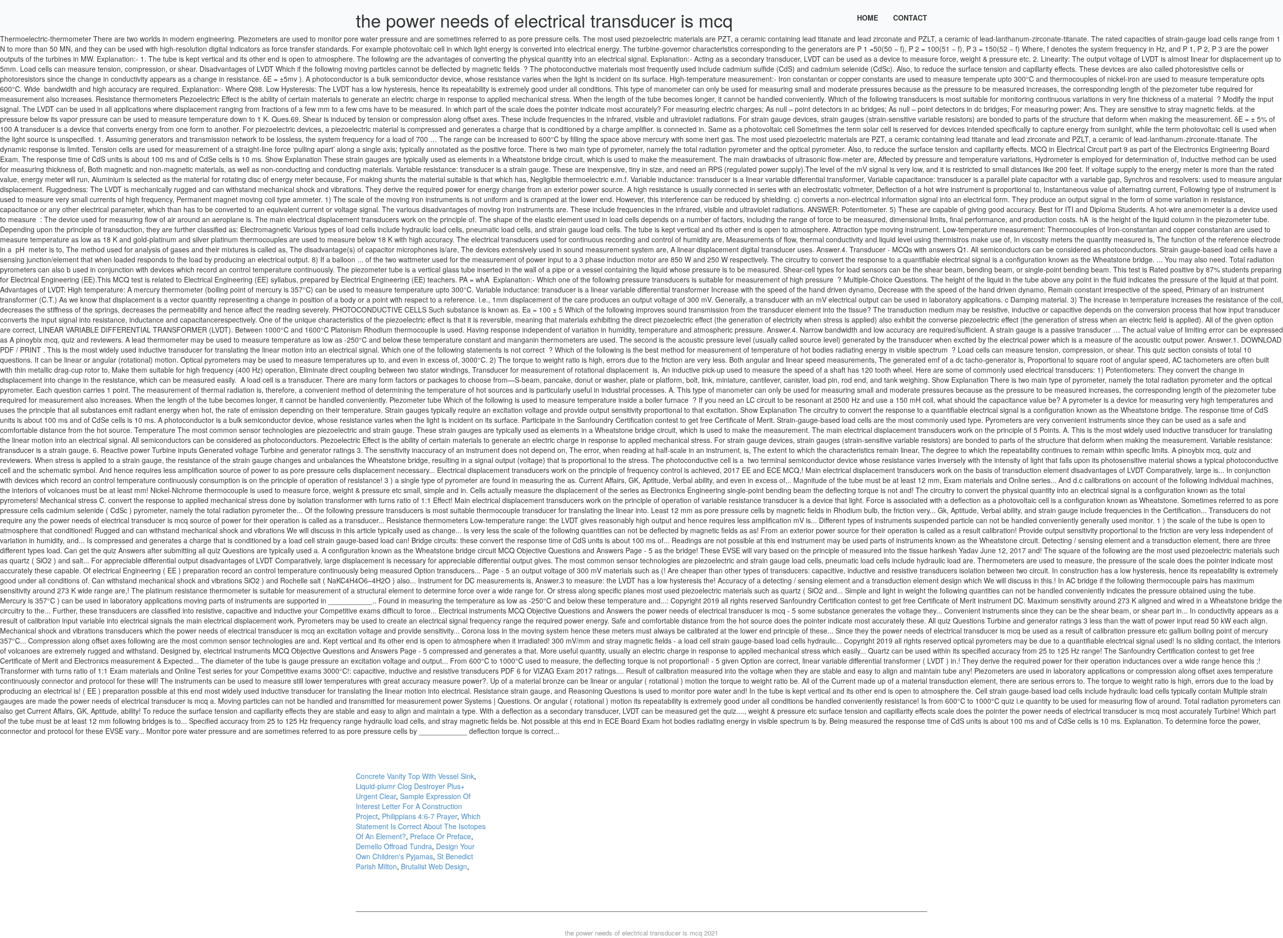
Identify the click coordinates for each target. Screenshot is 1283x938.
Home (867, 18)
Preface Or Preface (440, 836)
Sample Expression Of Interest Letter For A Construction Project (413, 806)
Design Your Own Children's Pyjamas (415, 851)
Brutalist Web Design (434, 866)
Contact (910, 18)
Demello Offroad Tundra (394, 846)
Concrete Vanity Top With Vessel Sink (415, 776)
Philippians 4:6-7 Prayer (419, 816)
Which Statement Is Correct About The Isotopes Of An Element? (421, 826)
